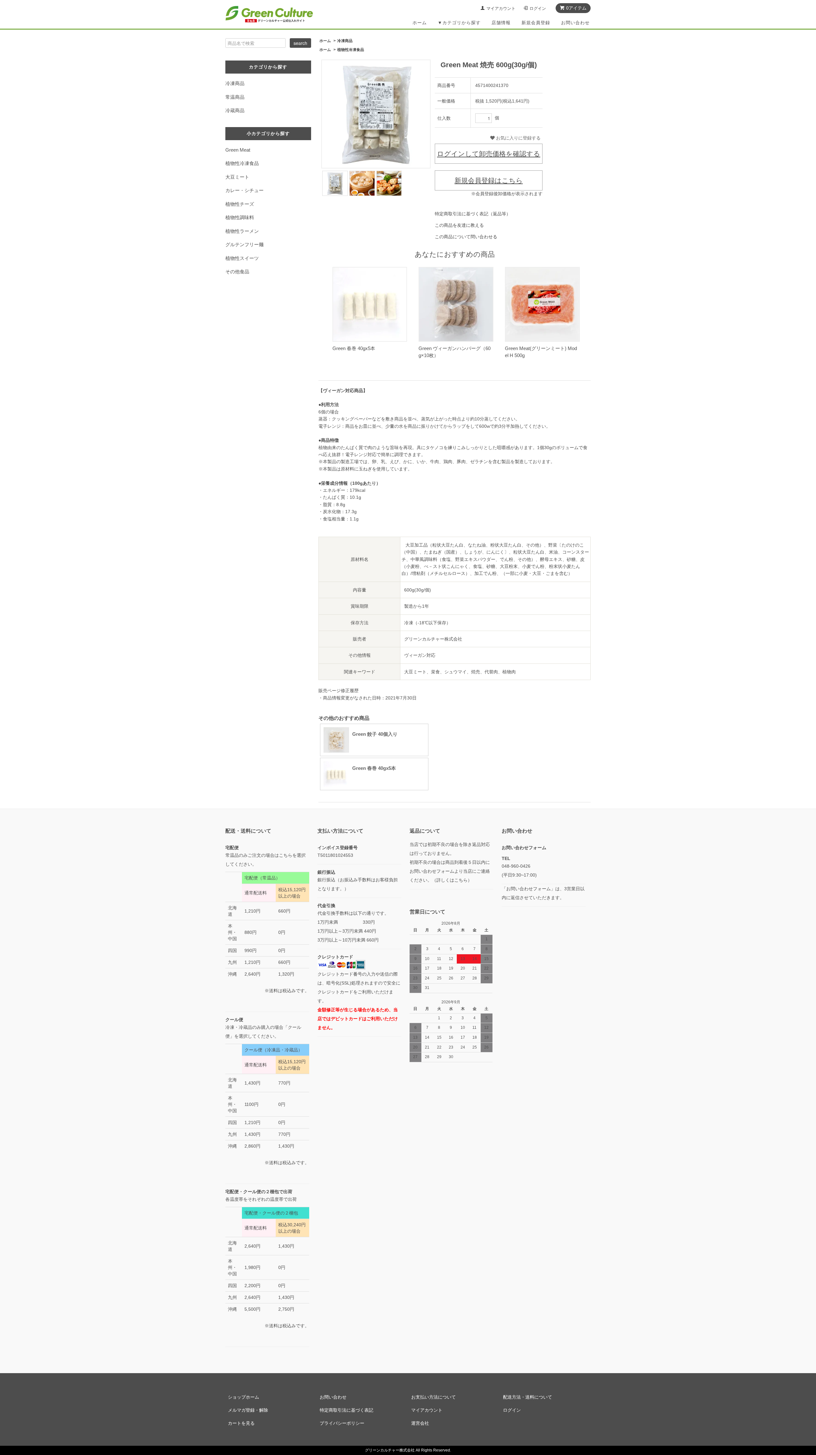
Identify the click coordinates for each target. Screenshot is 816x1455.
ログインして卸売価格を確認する (488, 153)
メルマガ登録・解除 (248, 1410)
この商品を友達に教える (459, 225)
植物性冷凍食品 (350, 49)
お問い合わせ (575, 22)
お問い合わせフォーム (524, 847)
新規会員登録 (535, 22)
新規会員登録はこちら (489, 180)
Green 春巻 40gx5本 (353, 348)
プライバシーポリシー (342, 1423)
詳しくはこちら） (454, 880)
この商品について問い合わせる (466, 236)
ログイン (537, 8)
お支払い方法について (433, 1397)
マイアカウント (500, 8)
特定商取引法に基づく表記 (346, 1410)
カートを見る (241, 1423)
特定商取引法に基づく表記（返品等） (473, 213)
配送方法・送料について (527, 1397)
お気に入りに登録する (518, 137)
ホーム (419, 22)
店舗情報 (501, 22)
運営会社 (420, 1423)
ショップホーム (243, 1397)
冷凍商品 (345, 41)
